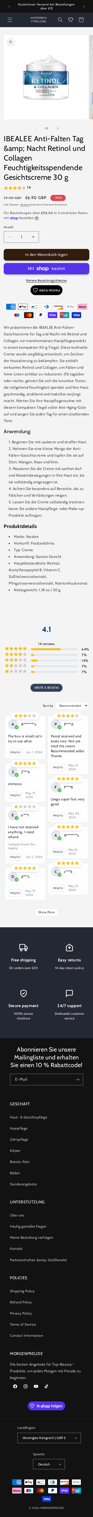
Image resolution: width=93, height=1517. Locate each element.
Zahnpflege (19, 1139)
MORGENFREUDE (52, 1508)
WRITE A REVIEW (46, 687)
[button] (9, 19)
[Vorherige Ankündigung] (9, 6)
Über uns (17, 1215)
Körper (15, 1150)
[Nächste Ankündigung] (83, 6)
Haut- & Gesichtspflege (28, 1117)
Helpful (15, 752)
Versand (25, 204)
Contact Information (26, 1335)
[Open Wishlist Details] (71, 19)
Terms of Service (23, 1324)
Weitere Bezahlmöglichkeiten (46, 280)
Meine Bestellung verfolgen (31, 1237)
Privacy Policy (21, 1313)
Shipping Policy (22, 1291)
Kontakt (16, 1248)
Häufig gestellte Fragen (28, 1226)
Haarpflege (19, 1128)
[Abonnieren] (77, 1079)
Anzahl (8, 227)
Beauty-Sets (20, 1161)
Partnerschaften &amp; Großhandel (38, 1260)
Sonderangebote (23, 1184)
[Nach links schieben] (35, 128)
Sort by (48, 706)
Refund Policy (21, 1302)
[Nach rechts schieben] (57, 128)
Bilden (15, 1173)
